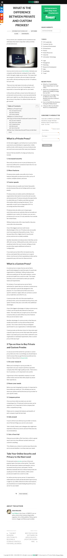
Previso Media (51, 555)
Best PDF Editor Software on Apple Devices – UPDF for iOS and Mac (30, 537)
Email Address (50, 130)
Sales (44, 69)
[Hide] (0, 24)
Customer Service (47, 44)
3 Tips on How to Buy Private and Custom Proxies (23, 118)
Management (46, 62)
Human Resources (48, 52)
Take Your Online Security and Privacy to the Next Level (22, 131)
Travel (44, 73)
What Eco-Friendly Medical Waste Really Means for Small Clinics (50, 85)
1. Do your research (15, 120)
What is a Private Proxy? (15, 108)
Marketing (45, 65)
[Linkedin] (1, 8)
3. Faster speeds (14, 114)
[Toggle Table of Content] (36, 106)
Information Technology (19, 31)
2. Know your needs (15, 122)
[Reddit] (1, 14)
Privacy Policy (59, 555)
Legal (44, 60)
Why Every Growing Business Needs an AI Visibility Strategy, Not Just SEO (51, 91)
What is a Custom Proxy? (16, 116)
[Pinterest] (1, 18)
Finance (45, 50)
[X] (1, 5)
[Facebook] (1, 11)
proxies (20, 461)
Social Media (46, 71)
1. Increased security (15, 110)
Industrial (45, 55)
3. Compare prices (15, 124)
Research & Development (49, 67)
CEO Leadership (47, 42)
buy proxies (24, 358)
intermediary (25, 71)
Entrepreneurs (47, 48)
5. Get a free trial (14, 128)
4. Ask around (14, 126)
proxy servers (23, 493)
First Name (50, 136)
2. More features (14, 112)
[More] (1, 21)
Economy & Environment (49, 46)
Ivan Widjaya (25, 33)
